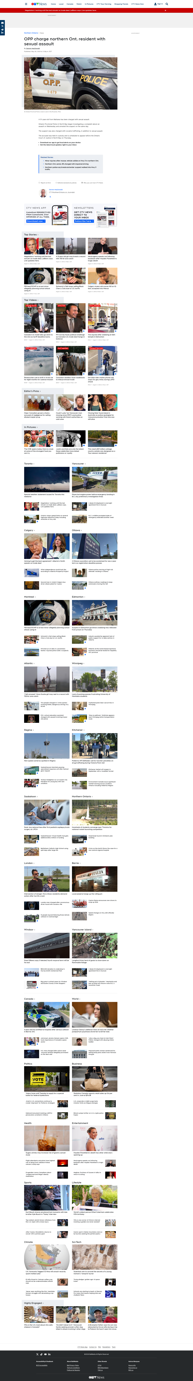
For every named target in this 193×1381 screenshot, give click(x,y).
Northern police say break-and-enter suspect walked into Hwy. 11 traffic (70, 168)
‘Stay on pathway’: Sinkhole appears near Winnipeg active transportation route (101, 717)
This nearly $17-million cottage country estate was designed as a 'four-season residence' (101, 451)
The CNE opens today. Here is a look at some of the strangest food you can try (38, 451)
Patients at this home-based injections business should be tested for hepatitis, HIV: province (103, 650)
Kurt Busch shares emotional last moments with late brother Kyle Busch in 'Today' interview (46, 1213)
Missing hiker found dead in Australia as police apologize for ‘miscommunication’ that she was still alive (101, 416)
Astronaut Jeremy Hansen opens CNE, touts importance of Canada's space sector (54, 1040)
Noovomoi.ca (132, 1368)
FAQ (99, 1347)
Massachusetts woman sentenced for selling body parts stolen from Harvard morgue (102, 1052)
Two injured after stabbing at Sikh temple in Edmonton (101, 336)
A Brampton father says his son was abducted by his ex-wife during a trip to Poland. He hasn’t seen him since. (102, 1327)
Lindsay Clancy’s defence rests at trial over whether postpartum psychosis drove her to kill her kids (93, 1031)
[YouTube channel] (45, 1354)
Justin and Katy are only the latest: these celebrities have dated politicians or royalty (70, 451)
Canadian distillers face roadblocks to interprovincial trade (70, 379)
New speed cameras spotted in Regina (39, 761)
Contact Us (92, 1347)
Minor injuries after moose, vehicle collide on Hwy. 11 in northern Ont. (72, 161)
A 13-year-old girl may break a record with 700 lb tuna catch (70, 258)
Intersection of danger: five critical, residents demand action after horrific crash (45, 895)
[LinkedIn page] (49, 1354)
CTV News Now (137, 4)
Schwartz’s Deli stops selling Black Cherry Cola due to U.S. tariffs (70, 287)
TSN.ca (100, 1370)
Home (53, 4)
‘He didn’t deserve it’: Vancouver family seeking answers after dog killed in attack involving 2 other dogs (70, 1327)
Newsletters (106, 1347)
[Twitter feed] (37, 1354)
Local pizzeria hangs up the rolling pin (87, 894)
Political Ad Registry (73, 1370)
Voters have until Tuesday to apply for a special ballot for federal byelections (45, 1094)
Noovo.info (132, 1365)
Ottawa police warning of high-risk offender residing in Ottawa (101, 570)
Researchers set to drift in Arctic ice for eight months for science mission (38, 379)
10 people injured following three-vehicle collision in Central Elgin (55, 916)
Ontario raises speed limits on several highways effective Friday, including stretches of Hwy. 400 (54, 517)
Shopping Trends (121, 4)
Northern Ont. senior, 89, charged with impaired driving (66, 164)
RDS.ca (130, 1370)
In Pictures (89, 4)
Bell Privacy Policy (73, 1365)
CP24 (99, 1365)
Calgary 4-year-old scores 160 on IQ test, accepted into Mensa (102, 287)
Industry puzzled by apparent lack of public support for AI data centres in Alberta (101, 638)
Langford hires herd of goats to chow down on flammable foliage (90, 961)
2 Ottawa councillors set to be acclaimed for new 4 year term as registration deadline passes (94, 562)
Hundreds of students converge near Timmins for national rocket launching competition (92, 828)
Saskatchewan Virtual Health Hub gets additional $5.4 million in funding (54, 836)
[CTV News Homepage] (39, 4)
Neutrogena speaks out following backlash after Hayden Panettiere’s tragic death (102, 259)
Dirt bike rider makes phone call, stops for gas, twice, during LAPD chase (101, 380)
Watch (79, 4)
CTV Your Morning (104, 4)
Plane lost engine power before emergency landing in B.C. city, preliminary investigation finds (93, 496)
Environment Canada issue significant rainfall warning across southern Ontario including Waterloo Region (102, 783)
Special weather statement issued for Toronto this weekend (44, 496)
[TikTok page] (41, 1354)
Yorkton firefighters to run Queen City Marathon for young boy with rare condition (54, 781)
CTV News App (83, 1347)
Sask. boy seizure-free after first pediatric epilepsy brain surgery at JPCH (47, 828)
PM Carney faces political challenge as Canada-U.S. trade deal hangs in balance (70, 337)
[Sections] (26, 4)
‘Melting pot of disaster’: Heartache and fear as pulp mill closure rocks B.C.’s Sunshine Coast (103, 983)
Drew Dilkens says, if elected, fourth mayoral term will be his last (46, 961)
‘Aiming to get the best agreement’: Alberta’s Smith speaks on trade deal (44, 562)
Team (113, 1347)
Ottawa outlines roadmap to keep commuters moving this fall (100, 583)
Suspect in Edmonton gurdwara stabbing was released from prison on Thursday (94, 629)
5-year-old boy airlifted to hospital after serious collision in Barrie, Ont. (46, 1031)
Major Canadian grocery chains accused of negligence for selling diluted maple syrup (37, 415)
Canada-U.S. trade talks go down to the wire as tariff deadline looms (38, 336)
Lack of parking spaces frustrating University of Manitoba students (91, 695)
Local (61, 4)
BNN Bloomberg (103, 1368)
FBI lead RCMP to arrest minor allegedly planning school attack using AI (37, 288)
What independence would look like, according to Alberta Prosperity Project (54, 570)
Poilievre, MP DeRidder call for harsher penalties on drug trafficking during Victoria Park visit (92, 762)
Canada (70, 4)
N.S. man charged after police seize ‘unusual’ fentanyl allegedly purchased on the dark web (54, 1052)
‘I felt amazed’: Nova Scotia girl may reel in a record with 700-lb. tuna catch (46, 695)
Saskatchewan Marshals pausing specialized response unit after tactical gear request (54, 769)
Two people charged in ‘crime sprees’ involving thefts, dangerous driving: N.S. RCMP (55, 704)
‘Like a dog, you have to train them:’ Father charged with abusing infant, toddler (101, 1040)
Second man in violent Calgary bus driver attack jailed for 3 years (53, 583)
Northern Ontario (31, 33)
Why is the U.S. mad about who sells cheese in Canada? (38, 1326)
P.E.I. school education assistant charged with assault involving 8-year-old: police (54, 717)
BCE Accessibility (41, 1365)
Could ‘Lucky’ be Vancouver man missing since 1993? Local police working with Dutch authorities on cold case (69, 416)
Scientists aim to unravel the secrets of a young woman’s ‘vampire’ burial (92, 1273)
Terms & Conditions (73, 1368)
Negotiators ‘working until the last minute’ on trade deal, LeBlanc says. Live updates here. (38, 259)
